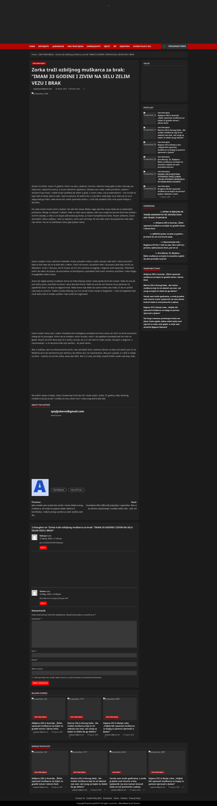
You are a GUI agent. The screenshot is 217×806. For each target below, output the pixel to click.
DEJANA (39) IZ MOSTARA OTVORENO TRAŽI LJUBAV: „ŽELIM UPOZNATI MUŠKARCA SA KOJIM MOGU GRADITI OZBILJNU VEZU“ (150, 177)
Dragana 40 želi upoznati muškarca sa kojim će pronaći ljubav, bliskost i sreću (150, 191)
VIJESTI (107, 46)
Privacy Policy (134, 798)
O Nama (123, 798)
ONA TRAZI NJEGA (75, 46)
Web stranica (37, 669)
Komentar (37, 619)
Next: (111, 505)
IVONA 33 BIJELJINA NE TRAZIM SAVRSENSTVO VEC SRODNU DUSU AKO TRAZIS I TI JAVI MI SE (163, 214)
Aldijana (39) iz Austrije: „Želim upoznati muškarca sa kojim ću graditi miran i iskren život (47, 726)
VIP (114, 46)
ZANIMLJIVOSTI (93, 46)
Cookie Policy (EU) (142, 46)
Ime (34, 651)
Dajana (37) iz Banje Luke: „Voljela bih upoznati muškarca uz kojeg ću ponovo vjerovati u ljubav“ (119, 727)
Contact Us (80, 798)
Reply (43, 547)
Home (32, 46)
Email (35, 660)
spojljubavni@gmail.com (42, 89)
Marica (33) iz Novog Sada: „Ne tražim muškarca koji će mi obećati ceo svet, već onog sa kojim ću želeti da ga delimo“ (82, 727)
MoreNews (123, 803)
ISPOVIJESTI (43, 46)
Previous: (57, 508)
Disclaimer (107, 798)
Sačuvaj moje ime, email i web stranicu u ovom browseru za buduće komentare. (68, 677)
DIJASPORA (125, 46)
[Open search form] (159, 46)
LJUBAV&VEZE (58, 46)
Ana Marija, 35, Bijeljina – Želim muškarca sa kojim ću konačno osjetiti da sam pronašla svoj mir (150, 162)
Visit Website (58, 490)
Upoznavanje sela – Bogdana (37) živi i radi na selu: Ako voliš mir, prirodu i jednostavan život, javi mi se (164, 245)
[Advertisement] (108, 23)
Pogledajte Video (177, 46)
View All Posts (76, 490)
